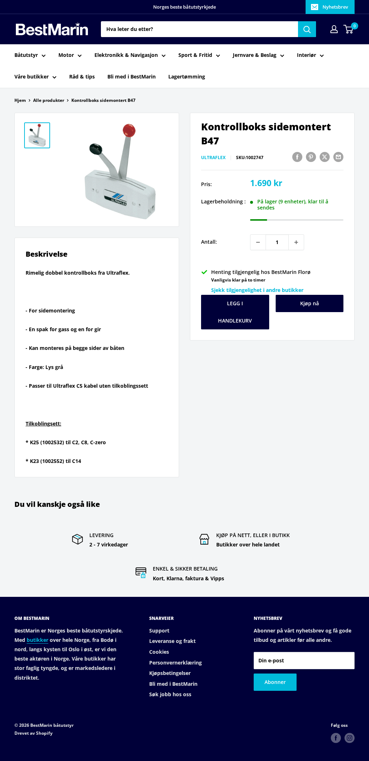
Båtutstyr (26, 54)
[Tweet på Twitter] (325, 157)
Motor (66, 54)
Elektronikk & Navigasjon (126, 54)
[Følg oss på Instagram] (349, 738)
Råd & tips (82, 76)
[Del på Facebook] (297, 157)
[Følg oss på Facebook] (336, 738)
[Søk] (307, 29)
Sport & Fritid (195, 54)
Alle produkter (48, 100)
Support (159, 630)
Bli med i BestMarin (131, 76)
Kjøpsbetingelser (170, 673)
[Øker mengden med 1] (296, 242)
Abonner (275, 682)
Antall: (209, 241)
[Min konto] (334, 29)
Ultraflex (213, 157)
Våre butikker (31, 76)
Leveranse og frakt (172, 641)
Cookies (159, 651)
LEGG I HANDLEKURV (235, 312)
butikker (37, 639)
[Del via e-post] (338, 157)
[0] (348, 29)
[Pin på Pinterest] (311, 157)
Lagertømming (186, 76)
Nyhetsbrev (335, 7)
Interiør (306, 54)
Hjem (20, 100)
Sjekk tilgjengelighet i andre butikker (257, 290)
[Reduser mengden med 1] (258, 242)
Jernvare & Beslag (254, 54)
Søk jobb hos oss (170, 694)
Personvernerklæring (175, 662)
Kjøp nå (309, 303)
